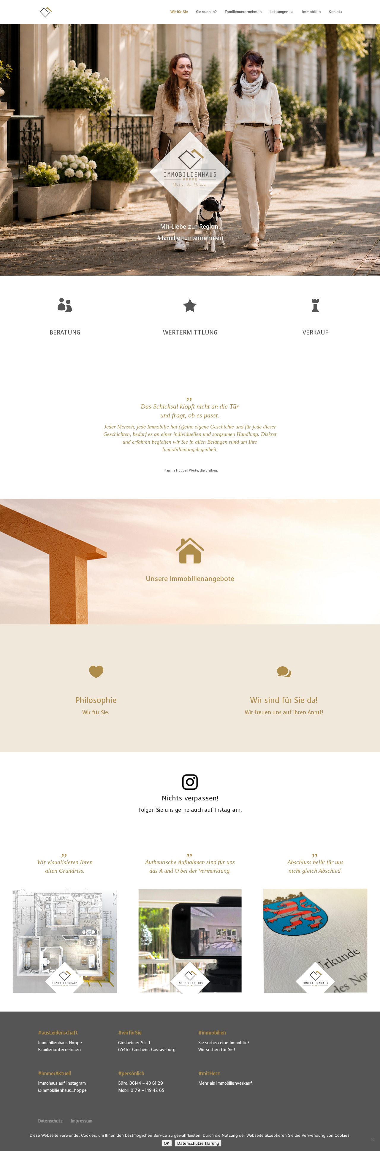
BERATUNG (65, 333)
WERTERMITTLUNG (190, 333)
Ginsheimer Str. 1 (134, 1043)
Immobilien (311, 12)
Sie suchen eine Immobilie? (223, 1043)
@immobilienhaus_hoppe (62, 1090)
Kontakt (335, 12)
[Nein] (373, 1139)
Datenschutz (50, 1121)
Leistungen (279, 12)
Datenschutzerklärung (198, 1143)
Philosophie (96, 700)
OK (167, 1143)
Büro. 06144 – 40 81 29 (140, 1083)
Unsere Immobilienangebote (190, 578)
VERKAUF (315, 333)
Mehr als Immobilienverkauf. (225, 1083)
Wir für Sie (179, 12)
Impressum (81, 1121)
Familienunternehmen (243, 12)
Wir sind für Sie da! (284, 700)
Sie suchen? (206, 12)
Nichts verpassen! (190, 798)
